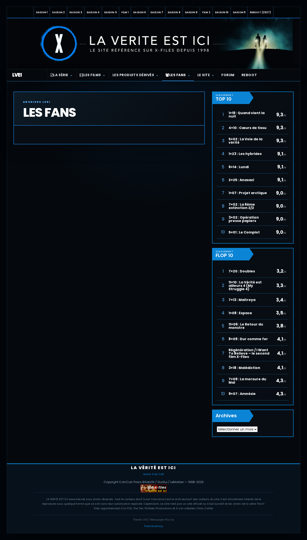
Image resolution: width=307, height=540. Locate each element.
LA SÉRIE (60, 75)
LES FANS (177, 75)
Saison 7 (156, 12)
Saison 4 (93, 12)
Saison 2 (58, 12)
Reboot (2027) (260, 12)
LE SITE (203, 75)
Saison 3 (75, 12)
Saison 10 (221, 12)
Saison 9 (191, 12)
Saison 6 (139, 12)
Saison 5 (110, 12)
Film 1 (125, 12)
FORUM (228, 75)
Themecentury (153, 526)
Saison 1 (42, 12)
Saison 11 (239, 12)
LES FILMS (92, 75)
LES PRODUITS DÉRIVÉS (133, 75)
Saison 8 (174, 12)
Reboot (249, 75)
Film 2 (206, 12)
